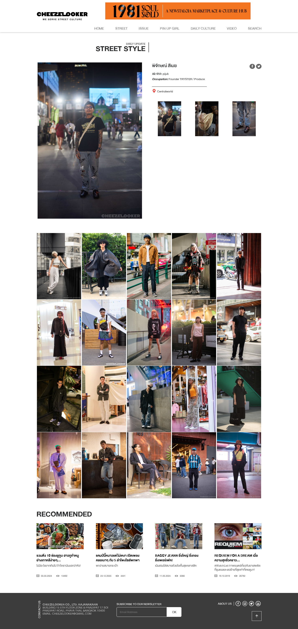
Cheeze (232, 596)
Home (99, 28)
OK (174, 612)
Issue (144, 28)
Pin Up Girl (169, 28)
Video (232, 28)
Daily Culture (203, 28)
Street (121, 28)
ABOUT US (225, 604)
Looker (245, 596)
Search (255, 28)
